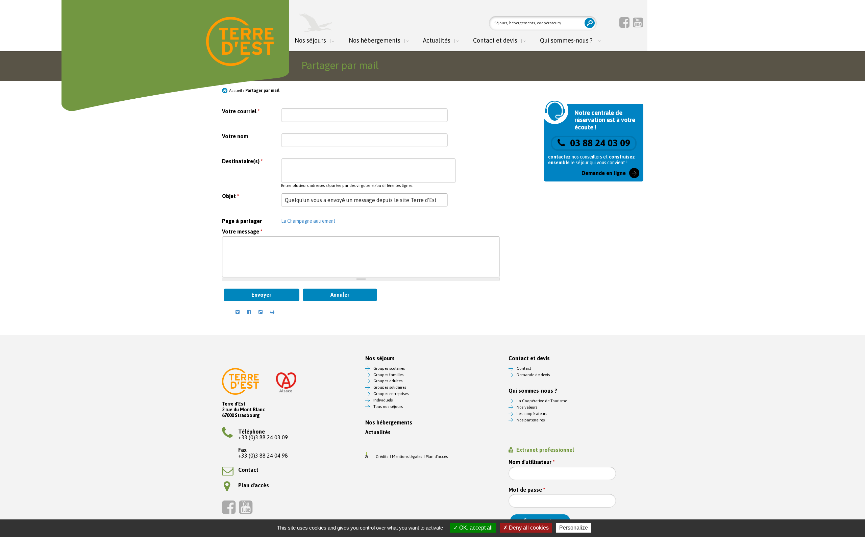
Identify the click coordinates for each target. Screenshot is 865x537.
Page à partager (242, 221)
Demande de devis (533, 374)
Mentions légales (407, 456)
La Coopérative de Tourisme (542, 400)
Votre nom (235, 136)
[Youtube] (638, 22)
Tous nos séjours (388, 406)
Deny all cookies (528, 528)
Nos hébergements (374, 41)
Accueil (235, 90)
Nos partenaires (531, 420)
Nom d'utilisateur (531, 462)
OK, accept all (475, 528)
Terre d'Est (240, 41)
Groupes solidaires (389, 387)
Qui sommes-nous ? (566, 41)
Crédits (382, 456)
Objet (230, 196)
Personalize (573, 528)
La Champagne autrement (308, 221)
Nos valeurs (527, 407)
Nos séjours (310, 41)
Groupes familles (388, 374)
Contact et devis (495, 41)
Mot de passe (527, 490)
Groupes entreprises (391, 393)
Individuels (383, 400)
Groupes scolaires (389, 368)
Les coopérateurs (532, 413)
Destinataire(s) (242, 161)
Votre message (242, 232)
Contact (248, 470)
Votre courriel (241, 111)
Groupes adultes (387, 381)
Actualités (436, 41)
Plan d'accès (253, 485)
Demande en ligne (604, 173)
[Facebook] (624, 22)
